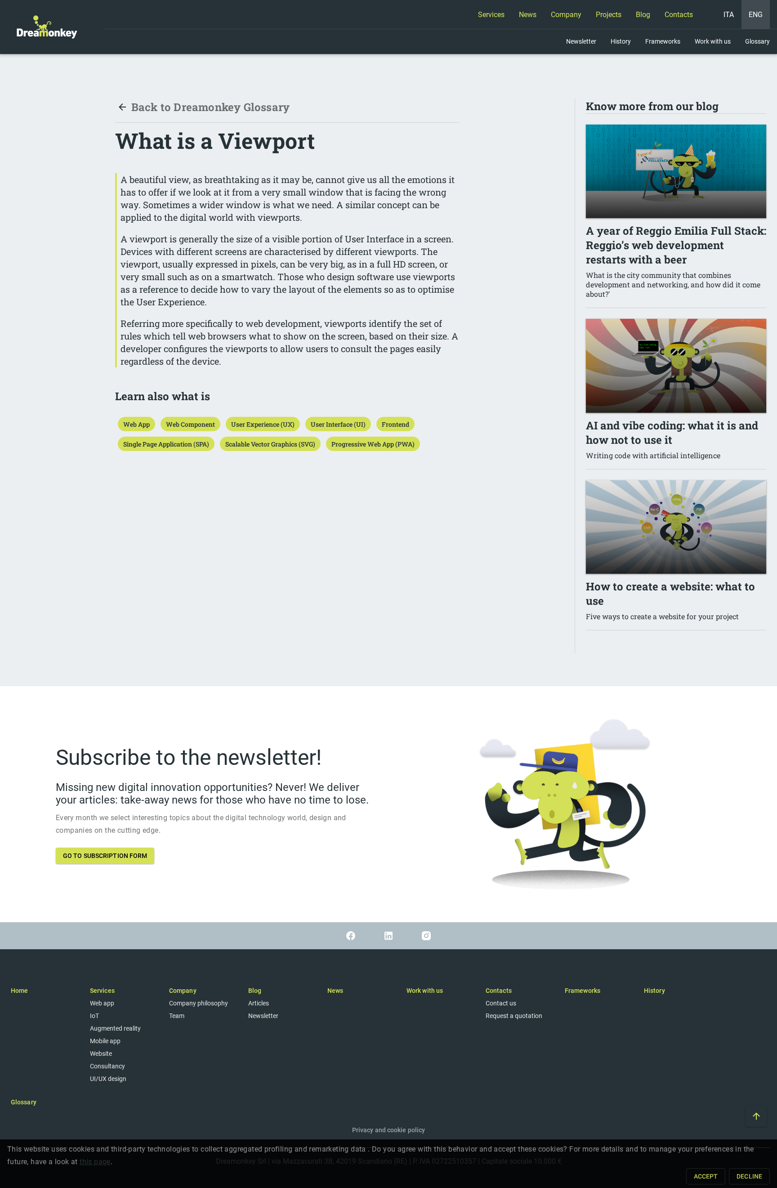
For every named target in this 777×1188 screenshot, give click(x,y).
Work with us (424, 990)
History (654, 990)
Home (19, 990)
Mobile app (105, 1041)
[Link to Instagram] (426, 936)
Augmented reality (115, 1028)
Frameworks (582, 990)
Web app (102, 1003)
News (335, 990)
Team (176, 1015)
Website (101, 1053)
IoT (94, 1015)
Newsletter (263, 1015)
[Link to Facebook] (351, 936)
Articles (258, 1003)
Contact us (501, 1003)
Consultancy (107, 1066)
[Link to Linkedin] (388, 936)
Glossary (23, 1102)
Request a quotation (514, 1015)
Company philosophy (198, 1003)
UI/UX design (108, 1078)
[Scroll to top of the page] (756, 1116)
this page (95, 1161)
